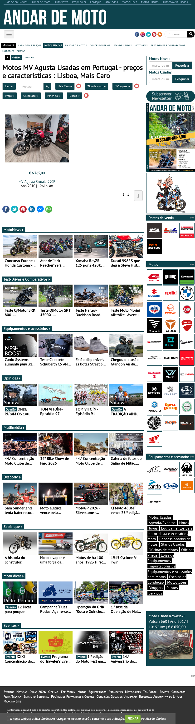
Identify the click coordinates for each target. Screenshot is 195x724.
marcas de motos (76, 45)
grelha (16, 57)
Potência (52, 95)
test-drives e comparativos (168, 45)
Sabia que (12, 526)
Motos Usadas (160, 517)
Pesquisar (182, 65)
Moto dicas (12, 575)
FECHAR (132, 718)
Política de (153, 718)
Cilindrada (29, 95)
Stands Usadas (173, 544)
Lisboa (73, 95)
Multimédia (13, 427)
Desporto (11, 477)
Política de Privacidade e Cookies (72, 696)
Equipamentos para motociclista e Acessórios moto (170, 533)
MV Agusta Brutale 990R (37, 181)
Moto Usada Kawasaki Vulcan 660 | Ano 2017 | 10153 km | (168, 621)
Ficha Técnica (12, 696)
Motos (82, 692)
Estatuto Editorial (36, 696)
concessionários (100, 45)
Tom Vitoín (68, 692)
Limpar (9, 86)
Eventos (10, 625)
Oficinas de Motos (163, 549)
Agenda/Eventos (162, 522)
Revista (164, 692)
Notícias (21, 692)
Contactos (178, 692)
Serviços (155, 593)
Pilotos (172, 587)
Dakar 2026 (37, 692)
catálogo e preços (29, 45)
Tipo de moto (96, 86)
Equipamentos (97, 692)
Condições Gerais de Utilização (117, 696)
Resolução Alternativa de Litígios (160, 696)
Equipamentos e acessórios (26, 328)
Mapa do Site (12, 701)
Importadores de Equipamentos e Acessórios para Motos (169, 571)
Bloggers (156, 587)
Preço (8, 95)
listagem (29, 57)
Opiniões (11, 378)
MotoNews (12, 229)
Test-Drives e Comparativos (26, 279)
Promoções (116, 692)
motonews (141, 45)
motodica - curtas (13, 51)
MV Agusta (121, 86)
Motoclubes (176, 582)
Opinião (53, 692)
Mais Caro (64, 86)
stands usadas (122, 45)
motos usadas (53, 45)
